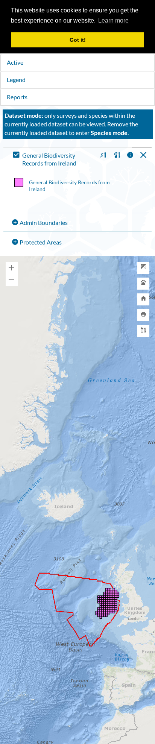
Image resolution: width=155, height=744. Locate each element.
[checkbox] (53, 159)
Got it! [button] (78, 40)
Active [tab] (15, 62)
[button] (102, 155)
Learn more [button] (113, 20)
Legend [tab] (16, 79)
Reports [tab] (17, 96)
